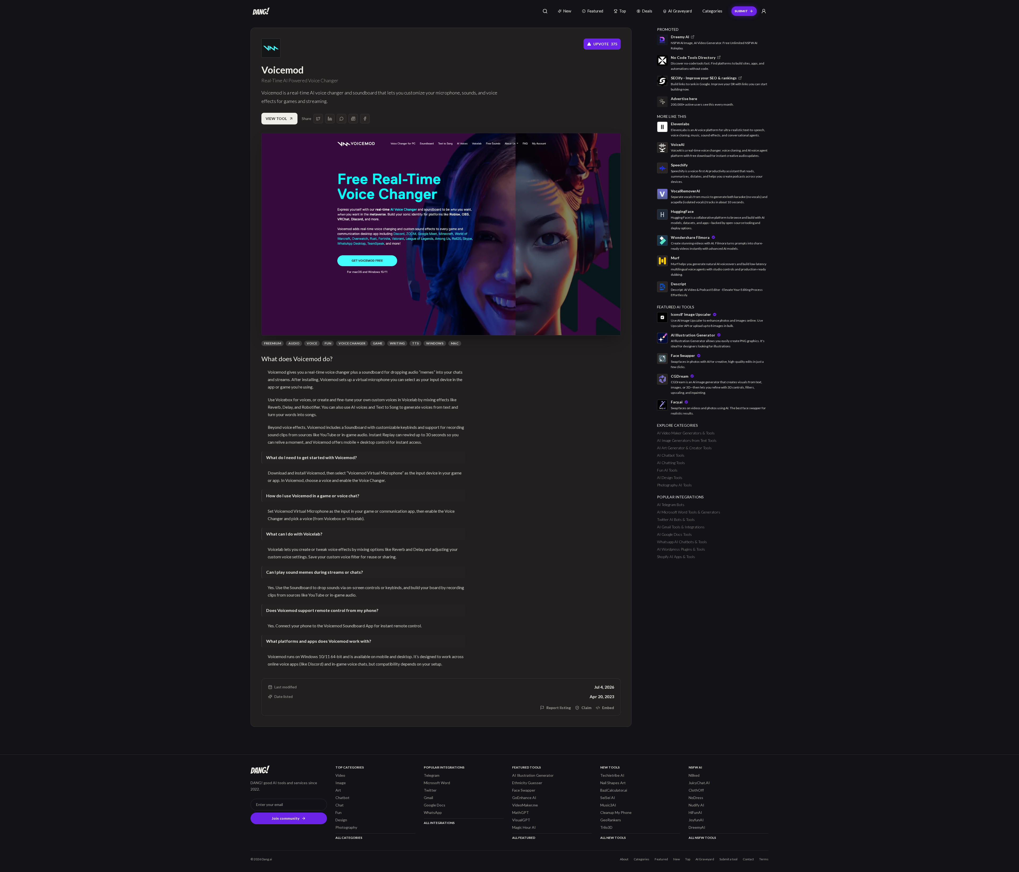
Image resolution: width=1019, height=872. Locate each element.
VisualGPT (521, 820)
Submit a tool (728, 859)
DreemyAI (697, 827)
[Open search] (545, 11)
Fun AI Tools (667, 470)
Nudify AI (696, 805)
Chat (339, 805)
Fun (328, 343)
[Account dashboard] (763, 11)
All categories (348, 838)
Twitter (430, 790)
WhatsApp (433, 812)
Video (340, 775)
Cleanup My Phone (616, 812)
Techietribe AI (612, 775)
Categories (712, 10)
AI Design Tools (669, 477)
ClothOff (696, 790)
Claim (586, 707)
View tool (276, 118)
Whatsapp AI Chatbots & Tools (682, 541)
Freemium (272, 343)
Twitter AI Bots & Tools (676, 519)
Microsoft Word (437, 782)
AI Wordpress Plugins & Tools (681, 549)
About (624, 859)
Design (341, 820)
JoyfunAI (696, 820)
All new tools (613, 838)
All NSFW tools (702, 838)
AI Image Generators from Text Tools (686, 440)
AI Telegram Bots (670, 504)
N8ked (694, 775)
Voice (312, 343)
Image (340, 782)
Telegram (431, 775)
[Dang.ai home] (260, 11)
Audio (293, 343)
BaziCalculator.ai (613, 790)
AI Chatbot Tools (670, 455)
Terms (763, 859)
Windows (434, 343)
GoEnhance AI (524, 797)
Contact (748, 859)
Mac (455, 343)
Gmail (428, 797)
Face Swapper (523, 790)
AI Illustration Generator (533, 775)
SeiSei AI (607, 797)
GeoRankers (610, 820)
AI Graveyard (680, 10)
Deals (647, 10)
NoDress (696, 797)
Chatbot (342, 797)
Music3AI (608, 805)
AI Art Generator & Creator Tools (684, 448)
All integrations (439, 823)
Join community (285, 818)
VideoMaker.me (525, 805)
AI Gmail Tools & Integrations (681, 527)
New (567, 10)
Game (377, 343)
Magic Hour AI (524, 827)
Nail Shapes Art (613, 782)
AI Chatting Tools (671, 462)
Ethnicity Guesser (527, 782)
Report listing (558, 707)
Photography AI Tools (674, 485)
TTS (415, 343)
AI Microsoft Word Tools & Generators (688, 512)
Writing (397, 343)
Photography (346, 827)
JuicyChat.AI (699, 782)
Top (622, 10)
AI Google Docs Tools (674, 534)
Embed (608, 707)
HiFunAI (695, 812)
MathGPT (520, 812)
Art (338, 790)
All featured (523, 838)
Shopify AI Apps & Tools (676, 556)
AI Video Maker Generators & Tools (686, 433)
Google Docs (434, 805)
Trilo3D (606, 827)
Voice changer (352, 343)
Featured (595, 10)
